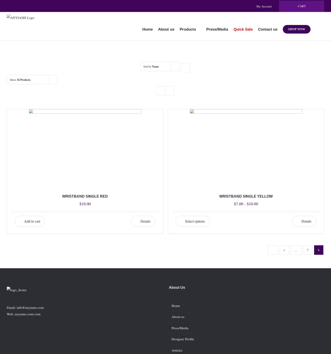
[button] (317, 26)
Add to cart (32, 221)
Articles (177, 350)
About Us (177, 287)
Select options (195, 221)
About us (178, 316)
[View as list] (170, 90)
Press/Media (180, 328)
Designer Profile (183, 339)
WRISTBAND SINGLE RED (85, 196)
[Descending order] (186, 67)
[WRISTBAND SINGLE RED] (85, 147)
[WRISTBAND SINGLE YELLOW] (246, 147)
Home (176, 305)
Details (145, 221)
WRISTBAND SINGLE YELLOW (246, 196)
